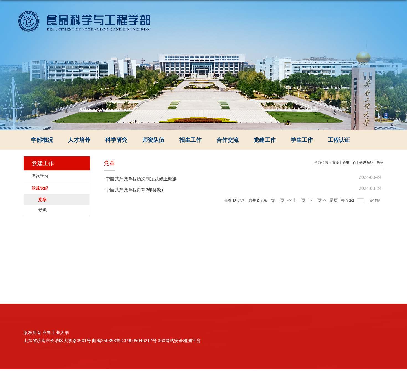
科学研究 (116, 140)
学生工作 (302, 140)
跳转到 (376, 200)
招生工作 (190, 140)
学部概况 (42, 140)
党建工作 (265, 140)
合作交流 (228, 140)
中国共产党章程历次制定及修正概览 (141, 178)
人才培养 (79, 140)
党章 (379, 163)
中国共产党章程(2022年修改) (134, 189)
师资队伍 (153, 140)
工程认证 (339, 140)
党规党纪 (366, 163)
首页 (335, 163)
